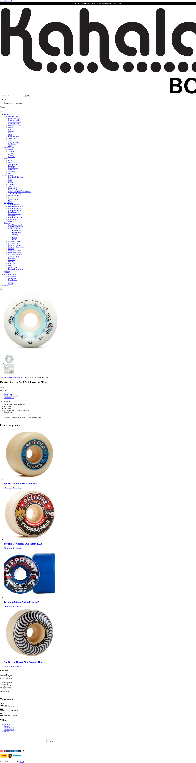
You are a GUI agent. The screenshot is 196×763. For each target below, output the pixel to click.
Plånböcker (11, 157)
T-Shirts (10, 153)
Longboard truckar (14, 241)
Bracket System (13, 267)
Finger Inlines (12, 219)
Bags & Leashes (13, 195)
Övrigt (10, 146)
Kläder (10, 284)
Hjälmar (10, 160)
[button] (1, 289)
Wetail (22, 762)
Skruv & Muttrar (13, 136)
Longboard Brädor (14, 228)
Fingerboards (8, 203)
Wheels (10, 182)
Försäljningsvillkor (10, 728)
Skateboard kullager (14, 125)
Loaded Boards (17, 232)
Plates (10, 179)
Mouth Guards (13, 199)
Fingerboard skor (13, 212)
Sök (28, 96)
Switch (14, 234)
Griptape (11, 131)
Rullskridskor (8, 175)
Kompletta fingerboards (15, 206)
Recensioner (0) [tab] (9, 398)
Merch (10, 201)
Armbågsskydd (13, 164)
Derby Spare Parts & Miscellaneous (19, 192)
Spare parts (11, 216)
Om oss (6, 726)
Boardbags (11, 258)
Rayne (14, 239)
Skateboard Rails (13, 142)
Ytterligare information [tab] (11, 396)
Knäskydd (11, 162)
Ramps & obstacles (14, 214)
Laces (10, 197)
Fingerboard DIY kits (15, 217)
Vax (9, 140)
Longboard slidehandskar (16, 247)
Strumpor (11, 151)
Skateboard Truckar (14, 122)
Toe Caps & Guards (14, 193)
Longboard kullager (14, 245)
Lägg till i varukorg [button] (15, 488)
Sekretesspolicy (9, 730)
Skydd (6, 159)
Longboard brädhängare (16, 254)
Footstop (11, 249)
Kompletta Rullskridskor (16, 177)
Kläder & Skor (9, 147)
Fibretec (14, 238)
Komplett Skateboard (15, 116)
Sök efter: (3, 96)
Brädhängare (12, 144)
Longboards (12, 276)
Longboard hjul (13, 243)
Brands (6, 285)
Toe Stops (11, 184)
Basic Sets (11, 166)
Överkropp (11, 171)
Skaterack (11, 282)
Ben (9, 173)
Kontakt (6, 731)
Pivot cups (11, 129)
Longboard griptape (14, 250)
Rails (9, 133)
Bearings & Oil (13, 188)
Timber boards (17, 236)
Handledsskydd (13, 168)
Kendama (7, 273)
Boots (10, 181)
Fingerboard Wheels (14, 210)
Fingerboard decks (14, 204)
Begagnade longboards (15, 269)
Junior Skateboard (14, 118)
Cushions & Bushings (15, 190)
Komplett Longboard (15, 225)
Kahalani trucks (13, 278)
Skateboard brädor (14, 120)
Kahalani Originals (10, 274)
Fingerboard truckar (14, 208)
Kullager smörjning (14, 252)
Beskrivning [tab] (8, 394)
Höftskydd (11, 170)
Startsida (7, 724)
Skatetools (11, 138)
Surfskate (7, 271)
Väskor (10, 155)
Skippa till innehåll (6, 1)
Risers (10, 135)
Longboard (7, 223)
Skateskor (11, 149)
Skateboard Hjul (13, 124)
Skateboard (7, 114)
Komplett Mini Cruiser (15, 227)
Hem (1, 377)
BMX (10, 221)
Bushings (11, 127)
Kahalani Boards (17, 230)
